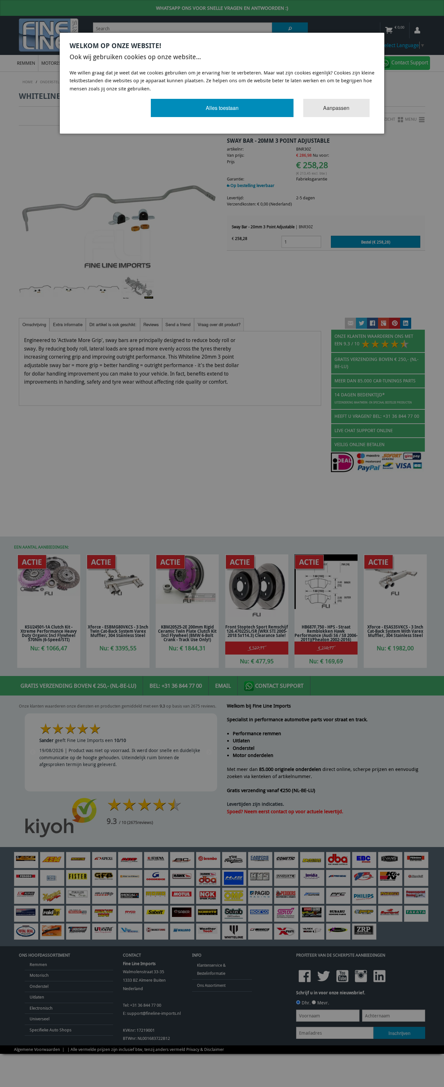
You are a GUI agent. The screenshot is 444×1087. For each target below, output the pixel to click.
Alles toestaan (222, 108)
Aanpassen (336, 108)
